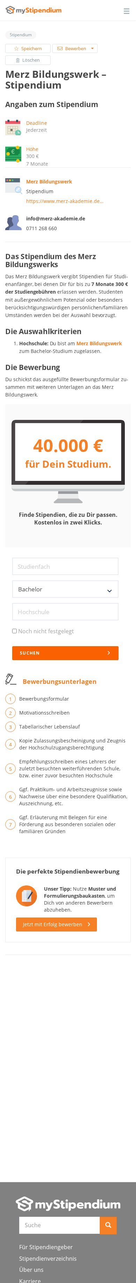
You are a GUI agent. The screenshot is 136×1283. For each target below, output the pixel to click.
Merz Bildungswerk (99, 343)
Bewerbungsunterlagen (60, 681)
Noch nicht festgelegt (46, 631)
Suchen (30, 653)
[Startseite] (68, 1204)
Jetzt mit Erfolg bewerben (52, 924)
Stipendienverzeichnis (48, 1258)
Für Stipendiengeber (46, 1247)
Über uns (31, 1270)
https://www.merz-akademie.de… (65, 201)
